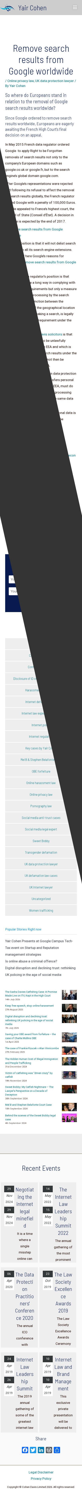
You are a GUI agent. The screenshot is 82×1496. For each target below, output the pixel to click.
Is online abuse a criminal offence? (31, 961)
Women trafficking (41, 910)
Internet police (41, 725)
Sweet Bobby (41, 841)
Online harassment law (41, 783)
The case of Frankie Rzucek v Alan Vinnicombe (32, 1048)
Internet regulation (41, 736)
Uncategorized (41, 899)
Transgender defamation (41, 852)
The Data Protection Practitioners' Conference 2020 (24, 1296)
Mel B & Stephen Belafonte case (41, 759)
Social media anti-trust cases (41, 818)
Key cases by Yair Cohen (41, 748)
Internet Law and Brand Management (63, 1374)
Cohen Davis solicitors (45, 334)
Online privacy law (20, 81)
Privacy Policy (41, 1479)
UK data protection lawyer (54, 81)
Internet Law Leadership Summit (24, 1374)
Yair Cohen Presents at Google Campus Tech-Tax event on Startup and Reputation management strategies (39, 947)
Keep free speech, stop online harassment (29, 1005)
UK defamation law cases (41, 875)
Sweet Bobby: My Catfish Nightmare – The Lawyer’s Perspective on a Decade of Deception (29, 1090)
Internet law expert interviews (41, 713)
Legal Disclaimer (41, 1472)
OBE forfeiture (41, 771)
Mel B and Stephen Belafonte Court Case (28, 1104)
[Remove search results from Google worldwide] (41, 232)
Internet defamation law (41, 702)
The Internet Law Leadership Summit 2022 (63, 1211)
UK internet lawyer (41, 887)
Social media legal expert (41, 829)
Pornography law (41, 806)
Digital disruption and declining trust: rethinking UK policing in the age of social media (29, 1020)
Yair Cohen (32, 7)
